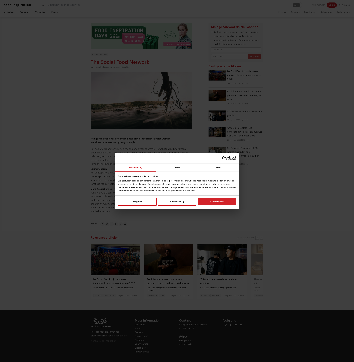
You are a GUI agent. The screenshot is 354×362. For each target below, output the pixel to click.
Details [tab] (177, 167)
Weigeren (137, 201)
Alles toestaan (217, 201)
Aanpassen (175, 201)
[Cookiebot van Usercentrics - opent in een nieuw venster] (224, 158)
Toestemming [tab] (135, 167)
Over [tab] (218, 167)
